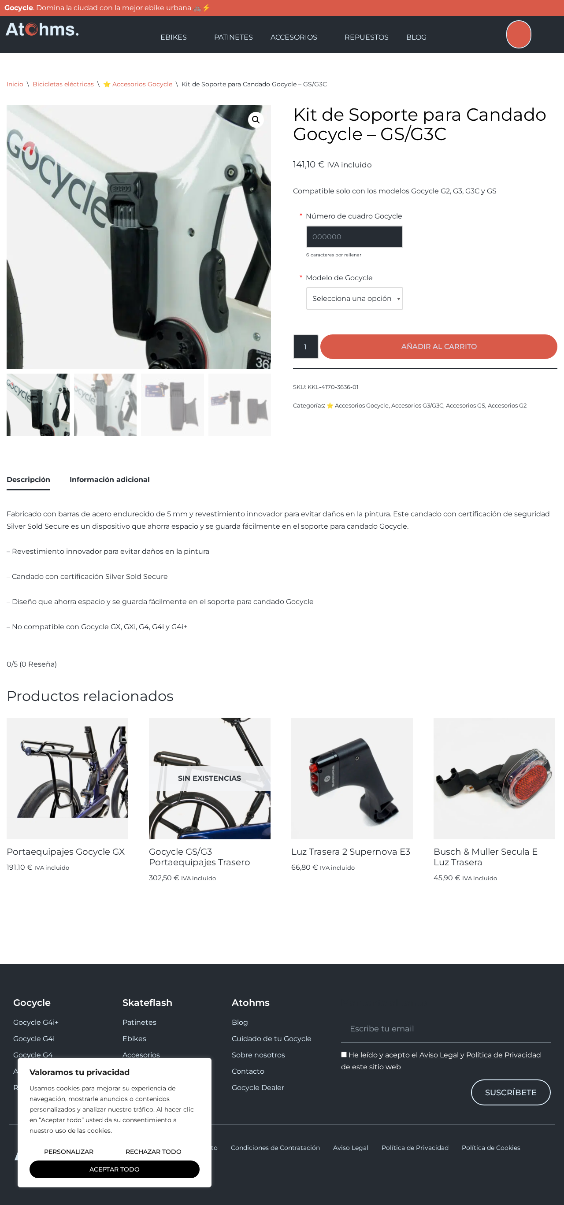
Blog (416, 37)
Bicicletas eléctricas (63, 84)
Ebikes (173, 37)
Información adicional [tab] (110, 479)
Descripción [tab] (28, 479)
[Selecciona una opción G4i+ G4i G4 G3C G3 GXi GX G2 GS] (354, 298)
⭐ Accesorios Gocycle (137, 84)
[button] (256, 120)
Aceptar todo (114, 1169)
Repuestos (367, 37)
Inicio (15, 84)
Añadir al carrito (439, 346)
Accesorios (294, 37)
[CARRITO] (519, 34)
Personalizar (68, 1152)
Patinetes (233, 37)
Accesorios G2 (507, 405)
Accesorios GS (465, 405)
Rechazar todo (154, 1152)
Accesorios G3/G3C (417, 405)
